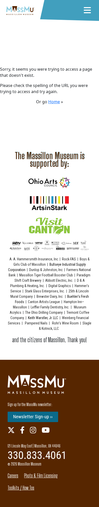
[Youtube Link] (46, 430)
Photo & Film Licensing (41, 476)
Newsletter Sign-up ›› (33, 417)
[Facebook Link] (22, 430)
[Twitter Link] (11, 430)
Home (54, 102)
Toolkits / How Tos (21, 488)
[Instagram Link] (33, 430)
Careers (13, 476)
